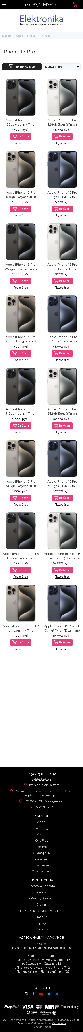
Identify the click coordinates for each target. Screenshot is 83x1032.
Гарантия (41, 892)
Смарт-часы (41, 859)
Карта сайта (59, 1023)
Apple (41, 822)
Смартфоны (41, 853)
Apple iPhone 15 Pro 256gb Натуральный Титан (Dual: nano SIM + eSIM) (21, 339)
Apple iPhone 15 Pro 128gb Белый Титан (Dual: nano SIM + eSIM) (62, 122)
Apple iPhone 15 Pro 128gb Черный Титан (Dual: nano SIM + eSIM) (21, 122)
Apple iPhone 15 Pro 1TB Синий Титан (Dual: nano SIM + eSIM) (62, 628)
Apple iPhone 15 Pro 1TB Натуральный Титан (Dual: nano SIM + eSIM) (21, 628)
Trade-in (41, 917)
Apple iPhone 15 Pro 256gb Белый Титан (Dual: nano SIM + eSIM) (62, 267)
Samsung (41, 828)
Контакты (41, 929)
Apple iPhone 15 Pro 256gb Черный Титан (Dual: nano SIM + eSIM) (21, 267)
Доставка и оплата (41, 886)
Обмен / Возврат (41, 898)
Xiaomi (41, 834)
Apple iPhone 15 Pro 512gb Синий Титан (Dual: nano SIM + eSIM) (62, 483)
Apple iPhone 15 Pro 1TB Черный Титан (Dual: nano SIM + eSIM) (21, 556)
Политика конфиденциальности (41, 910)
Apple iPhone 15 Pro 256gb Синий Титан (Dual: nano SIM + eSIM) (62, 339)
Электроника (41, 871)
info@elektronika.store (44, 785)
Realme (41, 846)
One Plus (41, 840)
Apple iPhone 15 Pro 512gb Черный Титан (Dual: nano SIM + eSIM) (21, 411)
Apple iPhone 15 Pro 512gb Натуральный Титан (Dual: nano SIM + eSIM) (21, 483)
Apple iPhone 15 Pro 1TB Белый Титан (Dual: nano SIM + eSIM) (62, 556)
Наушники (41, 865)
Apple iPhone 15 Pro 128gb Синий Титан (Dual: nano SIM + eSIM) (62, 194)
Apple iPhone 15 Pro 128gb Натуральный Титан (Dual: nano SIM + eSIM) (21, 194)
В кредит (41, 923)
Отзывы (41, 904)
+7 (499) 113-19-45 (40, 4)
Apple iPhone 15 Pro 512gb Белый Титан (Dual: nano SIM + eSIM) (62, 411)
